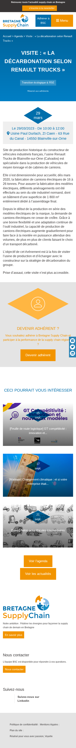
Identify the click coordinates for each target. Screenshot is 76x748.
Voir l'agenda (38, 561)
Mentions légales (49, 724)
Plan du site (16, 730)
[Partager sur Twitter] (72, 347)
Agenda (18, 36)
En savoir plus (13, 634)
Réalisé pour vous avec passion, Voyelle (31, 736)
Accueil (7, 36)
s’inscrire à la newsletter (42, 8)
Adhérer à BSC (43, 20)
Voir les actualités (38, 574)
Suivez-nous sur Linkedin (28, 698)
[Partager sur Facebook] (72, 340)
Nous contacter (14, 669)
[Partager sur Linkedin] (72, 353)
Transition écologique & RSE (38, 82)
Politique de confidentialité (24, 724)
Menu (63, 20)
